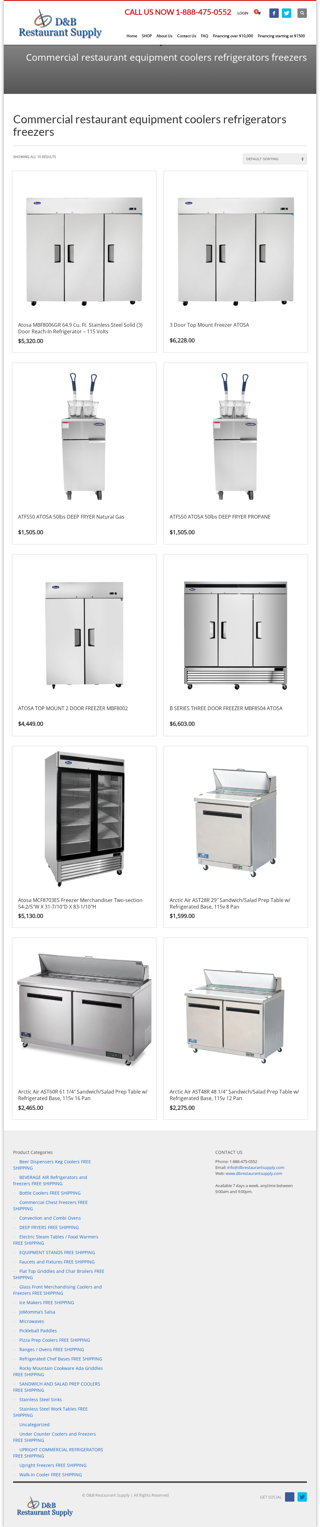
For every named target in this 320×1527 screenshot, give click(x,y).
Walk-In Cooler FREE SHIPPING (50, 1475)
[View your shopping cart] (258, 13)
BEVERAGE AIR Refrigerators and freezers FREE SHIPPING (50, 1180)
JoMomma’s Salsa (37, 1312)
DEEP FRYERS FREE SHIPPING (49, 1227)
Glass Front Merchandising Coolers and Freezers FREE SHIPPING (57, 1290)
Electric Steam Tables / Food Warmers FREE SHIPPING (55, 1240)
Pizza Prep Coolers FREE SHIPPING (54, 1340)
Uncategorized (34, 1424)
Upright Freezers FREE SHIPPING (53, 1465)
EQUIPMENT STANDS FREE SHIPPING (57, 1252)
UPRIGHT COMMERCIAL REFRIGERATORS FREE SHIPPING (58, 1453)
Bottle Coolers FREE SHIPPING (50, 1193)
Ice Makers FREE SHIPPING (46, 1302)
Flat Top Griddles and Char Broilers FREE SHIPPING (58, 1274)
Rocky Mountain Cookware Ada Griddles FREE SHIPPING (58, 1371)
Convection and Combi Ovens (50, 1218)
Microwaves (31, 1321)
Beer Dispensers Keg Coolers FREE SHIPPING (52, 1165)
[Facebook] (274, 13)
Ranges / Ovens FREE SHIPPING (51, 1349)
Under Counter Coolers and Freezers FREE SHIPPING (54, 1437)
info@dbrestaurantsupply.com (255, 1167)
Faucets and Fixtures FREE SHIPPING (57, 1262)
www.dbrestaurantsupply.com (254, 1173)
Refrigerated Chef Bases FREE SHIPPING (60, 1359)
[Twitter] (286, 13)
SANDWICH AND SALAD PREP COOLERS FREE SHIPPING (56, 1387)
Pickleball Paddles (38, 1331)
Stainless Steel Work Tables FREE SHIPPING (50, 1412)
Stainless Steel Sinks (40, 1399)
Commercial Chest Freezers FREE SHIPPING (50, 1205)
